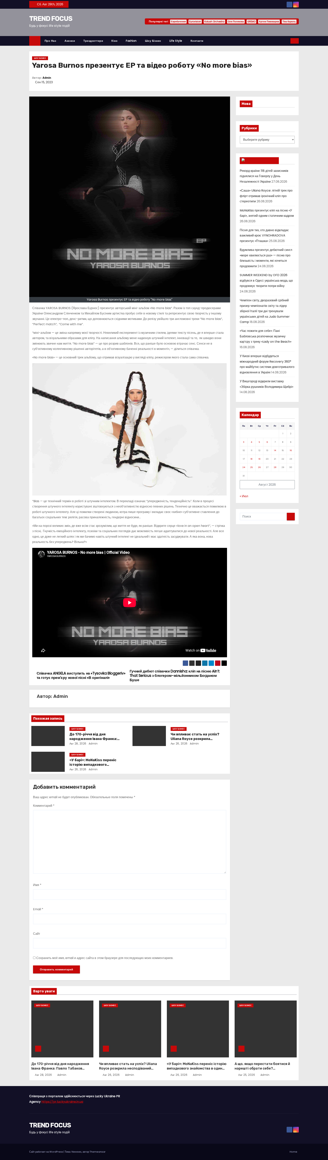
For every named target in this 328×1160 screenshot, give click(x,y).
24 (243, 467)
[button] (288, 40)
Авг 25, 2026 (247, 1075)
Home (293, 1152)
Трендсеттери (93, 41)
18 (251, 458)
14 (275, 450)
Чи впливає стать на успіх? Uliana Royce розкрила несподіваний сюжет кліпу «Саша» (128, 1068)
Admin (47, 77)
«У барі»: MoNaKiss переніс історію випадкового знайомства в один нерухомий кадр (196, 1068)
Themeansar (98, 1152)
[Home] (34, 41)
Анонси (70, 41)
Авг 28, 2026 (77, 743)
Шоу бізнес (153, 41)
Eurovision (195, 21)
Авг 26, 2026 (179, 743)
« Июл (244, 496)
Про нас (50, 41)
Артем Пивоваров (269, 21)
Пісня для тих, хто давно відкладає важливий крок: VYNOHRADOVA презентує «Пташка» (264, 235)
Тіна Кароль (289, 21)
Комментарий (43, 805)
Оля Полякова (236, 21)
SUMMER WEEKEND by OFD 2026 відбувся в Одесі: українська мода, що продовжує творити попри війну (266, 280)
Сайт (36, 933)
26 (259, 467)
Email (38, 909)
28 (275, 467)
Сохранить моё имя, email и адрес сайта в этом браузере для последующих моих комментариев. (104, 958)
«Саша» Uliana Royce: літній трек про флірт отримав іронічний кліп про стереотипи (266, 195)
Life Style (176, 41)
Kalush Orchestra (214, 21)
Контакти (197, 41)
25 (251, 467)
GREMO (251, 21)
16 (291, 450)
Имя (37, 885)
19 (259, 458)
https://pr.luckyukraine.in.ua (62, 1102)
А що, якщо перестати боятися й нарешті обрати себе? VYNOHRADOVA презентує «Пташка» (262, 1071)
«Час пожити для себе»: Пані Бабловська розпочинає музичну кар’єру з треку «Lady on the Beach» (265, 336)
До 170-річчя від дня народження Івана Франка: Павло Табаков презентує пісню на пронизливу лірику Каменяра (60, 1071)
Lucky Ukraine (264, 160)
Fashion (131, 41)
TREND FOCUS (50, 19)
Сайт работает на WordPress (46, 1152)
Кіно (114, 41)
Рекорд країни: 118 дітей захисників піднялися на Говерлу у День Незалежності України (264, 176)
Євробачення (178, 21)
